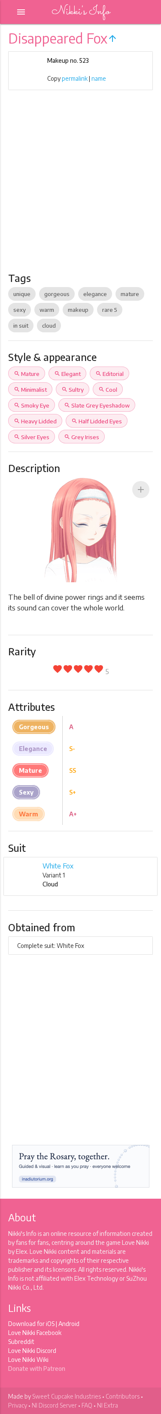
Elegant (67, 373)
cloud (49, 325)
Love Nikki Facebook (34, 1332)
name (98, 78)
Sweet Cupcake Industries (66, 1396)
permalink (75, 78)
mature (130, 293)
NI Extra (107, 1405)
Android (68, 1323)
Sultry (72, 389)
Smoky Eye (31, 405)
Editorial (109, 373)
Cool (107, 389)
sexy (19, 309)
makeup (78, 309)
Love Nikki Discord (32, 1350)
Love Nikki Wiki (28, 1359)
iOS (50, 1323)
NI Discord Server (54, 1405)
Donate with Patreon (36, 1368)
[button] (140, 489)
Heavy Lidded (35, 421)
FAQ (87, 1405)
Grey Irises (81, 437)
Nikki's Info (81, 12)
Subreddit (21, 1341)
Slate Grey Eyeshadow (97, 405)
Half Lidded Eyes (96, 421)
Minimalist (30, 389)
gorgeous (57, 293)
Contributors (123, 1396)
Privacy (17, 1405)
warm (46, 309)
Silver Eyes (31, 437)
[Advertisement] (80, 187)
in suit (20, 325)
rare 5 (109, 309)
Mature (26, 373)
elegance (95, 293)
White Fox (58, 866)
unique (21, 293)
